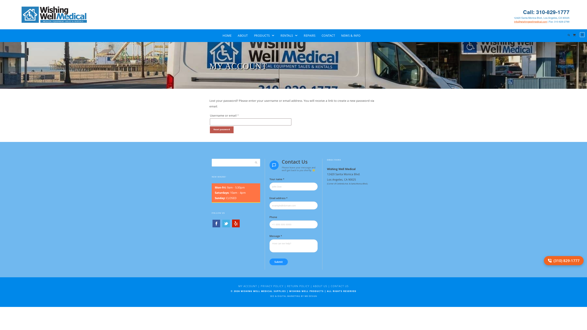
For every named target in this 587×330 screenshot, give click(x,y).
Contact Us (340, 286)
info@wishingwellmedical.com (530, 21)
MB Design (311, 296)
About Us (320, 286)
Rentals (287, 36)
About (243, 36)
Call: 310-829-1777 (546, 12)
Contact (328, 36)
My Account (247, 286)
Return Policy (298, 286)
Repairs (310, 36)
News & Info (351, 36)
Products (262, 36)
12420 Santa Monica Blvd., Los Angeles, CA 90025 (541, 18)
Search (256, 162)
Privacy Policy (272, 286)
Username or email (230, 115)
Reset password (222, 129)
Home (227, 36)
